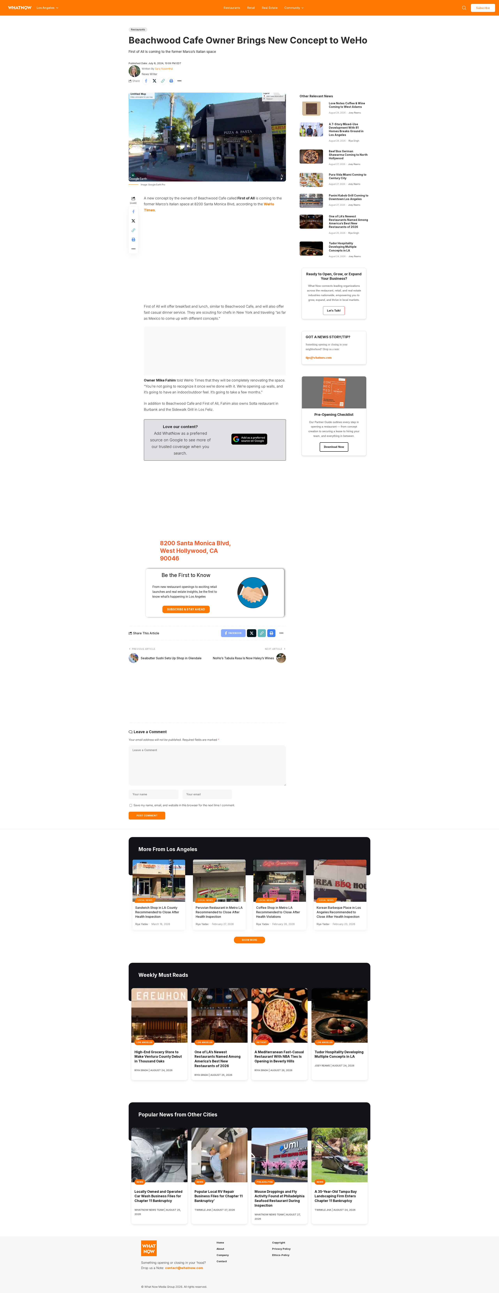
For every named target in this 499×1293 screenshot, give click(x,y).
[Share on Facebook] (146, 81)
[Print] (171, 81)
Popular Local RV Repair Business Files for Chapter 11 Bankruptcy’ (219, 1196)
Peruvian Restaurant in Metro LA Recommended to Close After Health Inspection (219, 912)
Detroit (262, 1042)
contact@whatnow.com (184, 1268)
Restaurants (232, 8)
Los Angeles (144, 1042)
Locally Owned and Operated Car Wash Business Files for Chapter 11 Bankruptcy (158, 1196)
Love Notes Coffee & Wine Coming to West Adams (347, 105)
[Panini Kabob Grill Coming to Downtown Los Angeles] (311, 201)
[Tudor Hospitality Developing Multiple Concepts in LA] (311, 249)
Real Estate (270, 8)
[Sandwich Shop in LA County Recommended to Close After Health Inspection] (159, 881)
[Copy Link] (163, 81)
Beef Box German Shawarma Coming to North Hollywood (348, 155)
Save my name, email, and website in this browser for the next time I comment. (184, 805)
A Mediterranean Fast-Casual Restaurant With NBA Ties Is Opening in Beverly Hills (279, 1056)
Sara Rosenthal (164, 68)
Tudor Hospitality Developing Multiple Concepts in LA (343, 247)
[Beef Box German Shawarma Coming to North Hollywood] (311, 157)
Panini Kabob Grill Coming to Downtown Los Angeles (348, 197)
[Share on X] (154, 81)
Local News (145, 900)
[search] (464, 7)
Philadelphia (265, 1182)
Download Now (334, 446)
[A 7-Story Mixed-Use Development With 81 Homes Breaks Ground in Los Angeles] (311, 129)
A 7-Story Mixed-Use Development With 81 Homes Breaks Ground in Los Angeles (346, 129)
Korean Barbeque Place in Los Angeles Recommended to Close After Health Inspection (339, 912)
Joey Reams (355, 112)
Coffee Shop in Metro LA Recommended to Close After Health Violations (278, 912)
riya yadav (141, 924)
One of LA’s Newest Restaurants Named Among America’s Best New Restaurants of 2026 (348, 222)
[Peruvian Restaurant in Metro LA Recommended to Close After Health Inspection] (219, 881)
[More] (179, 81)
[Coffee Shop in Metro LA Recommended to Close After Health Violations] (279, 881)
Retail (251, 8)
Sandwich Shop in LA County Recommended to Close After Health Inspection (157, 912)
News (139, 1182)
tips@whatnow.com (319, 357)
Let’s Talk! (334, 310)
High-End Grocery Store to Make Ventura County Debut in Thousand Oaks (158, 1056)
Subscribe (483, 8)
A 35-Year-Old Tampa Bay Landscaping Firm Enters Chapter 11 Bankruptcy (336, 1196)
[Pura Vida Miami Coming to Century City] (311, 180)
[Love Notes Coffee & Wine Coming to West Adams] (311, 109)
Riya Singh (354, 140)
